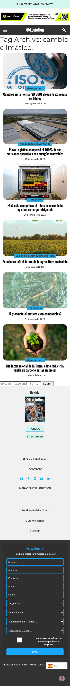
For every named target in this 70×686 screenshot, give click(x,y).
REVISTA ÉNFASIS (12, 665)
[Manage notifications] (62, 678)
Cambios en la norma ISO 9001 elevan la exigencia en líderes (35, 96)
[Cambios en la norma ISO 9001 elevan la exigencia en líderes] (35, 71)
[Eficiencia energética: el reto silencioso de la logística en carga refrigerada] (35, 182)
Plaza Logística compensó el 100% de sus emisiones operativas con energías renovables (35, 151)
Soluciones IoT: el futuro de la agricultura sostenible (35, 261)
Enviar (35, 651)
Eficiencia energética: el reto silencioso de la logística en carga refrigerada (35, 207)
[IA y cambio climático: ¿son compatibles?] (35, 290)
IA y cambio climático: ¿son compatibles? (35, 313)
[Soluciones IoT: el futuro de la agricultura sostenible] (35, 238)
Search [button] (47, 383)
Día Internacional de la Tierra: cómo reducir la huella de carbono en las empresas (35, 368)
